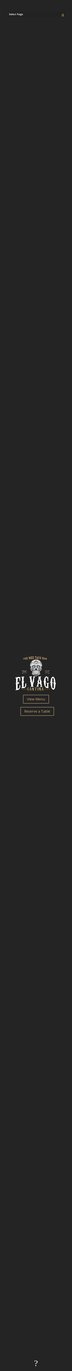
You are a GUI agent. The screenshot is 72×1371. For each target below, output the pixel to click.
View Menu (36, 699)
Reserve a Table (37, 711)
